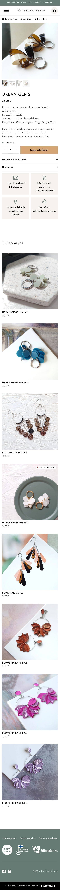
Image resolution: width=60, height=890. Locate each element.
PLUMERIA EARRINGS (14, 663)
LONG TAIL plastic (12, 593)
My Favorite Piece (9, 19)
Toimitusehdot (27, 838)
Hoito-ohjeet (9, 838)
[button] (54, 10)
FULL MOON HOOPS (14, 453)
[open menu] (6, 10)
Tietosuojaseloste (48, 838)
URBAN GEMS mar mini (15, 312)
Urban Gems (26, 19)
